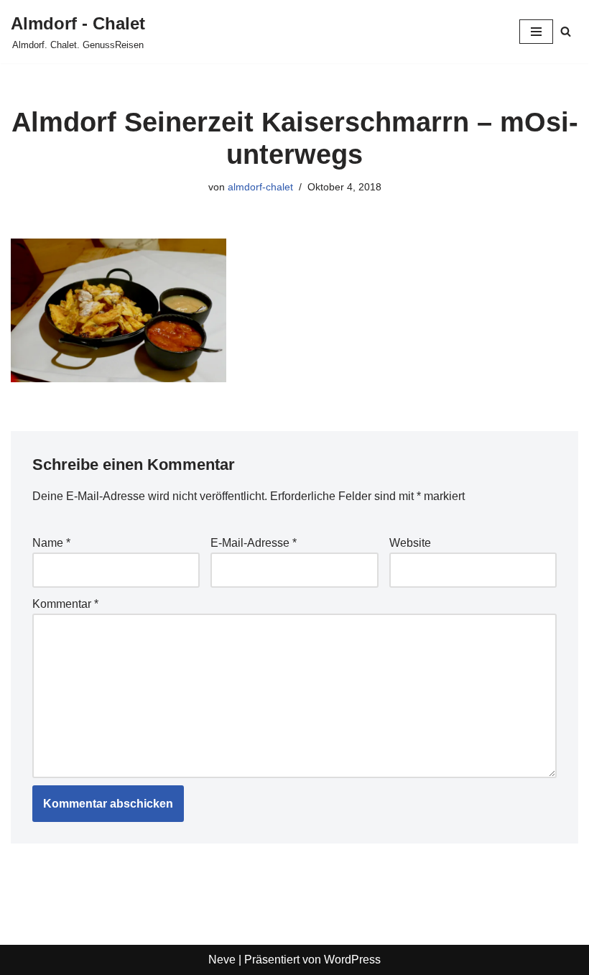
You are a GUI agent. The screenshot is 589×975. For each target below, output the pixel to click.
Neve (222, 959)
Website (410, 543)
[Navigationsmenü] (536, 31)
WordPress (352, 959)
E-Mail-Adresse (253, 543)
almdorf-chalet (260, 187)
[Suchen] (565, 31)
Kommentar (65, 604)
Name (51, 543)
